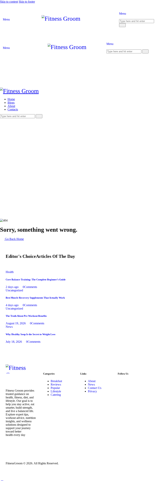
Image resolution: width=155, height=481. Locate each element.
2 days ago (12, 287)
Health (10, 272)
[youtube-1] (11, 119)
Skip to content (9, 1)
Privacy (92, 391)
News (9, 326)
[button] (2, 479)
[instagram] (15, 119)
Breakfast (56, 381)
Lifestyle (56, 391)
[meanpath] (23, 119)
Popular (55, 387)
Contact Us (94, 387)
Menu (6, 19)
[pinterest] (19, 119)
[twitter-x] (6, 119)
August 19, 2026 (16, 323)
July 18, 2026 (14, 341)
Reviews (56, 384)
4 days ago (12, 305)
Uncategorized (14, 290)
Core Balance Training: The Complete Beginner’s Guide (36, 279)
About (91, 381)
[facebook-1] (2, 119)
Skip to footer (27, 1)
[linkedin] (27, 119)
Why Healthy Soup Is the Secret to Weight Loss (30, 334)
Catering (56, 394)
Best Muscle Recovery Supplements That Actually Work (35, 297)
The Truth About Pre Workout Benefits (26, 315)
